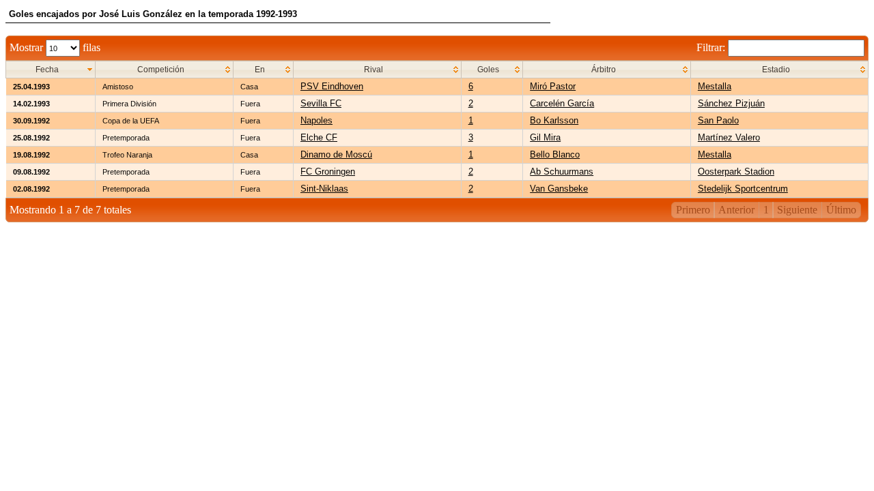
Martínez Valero (729, 137)
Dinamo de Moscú (336, 154)
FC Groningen (327, 171)
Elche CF (318, 137)
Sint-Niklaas (324, 188)
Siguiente (797, 209)
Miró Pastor (553, 86)
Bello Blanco (555, 154)
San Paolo (718, 120)
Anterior (736, 209)
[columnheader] (51, 69)
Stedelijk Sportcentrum (743, 188)
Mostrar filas (55, 47)
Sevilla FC (320, 103)
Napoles (316, 120)
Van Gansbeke (559, 188)
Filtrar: (712, 47)
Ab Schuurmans (561, 171)
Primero (693, 209)
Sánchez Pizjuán (731, 103)
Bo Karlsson (554, 120)
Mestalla (714, 86)
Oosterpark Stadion (736, 171)
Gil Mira (545, 137)
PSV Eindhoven (331, 86)
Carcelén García (562, 103)
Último (841, 209)
